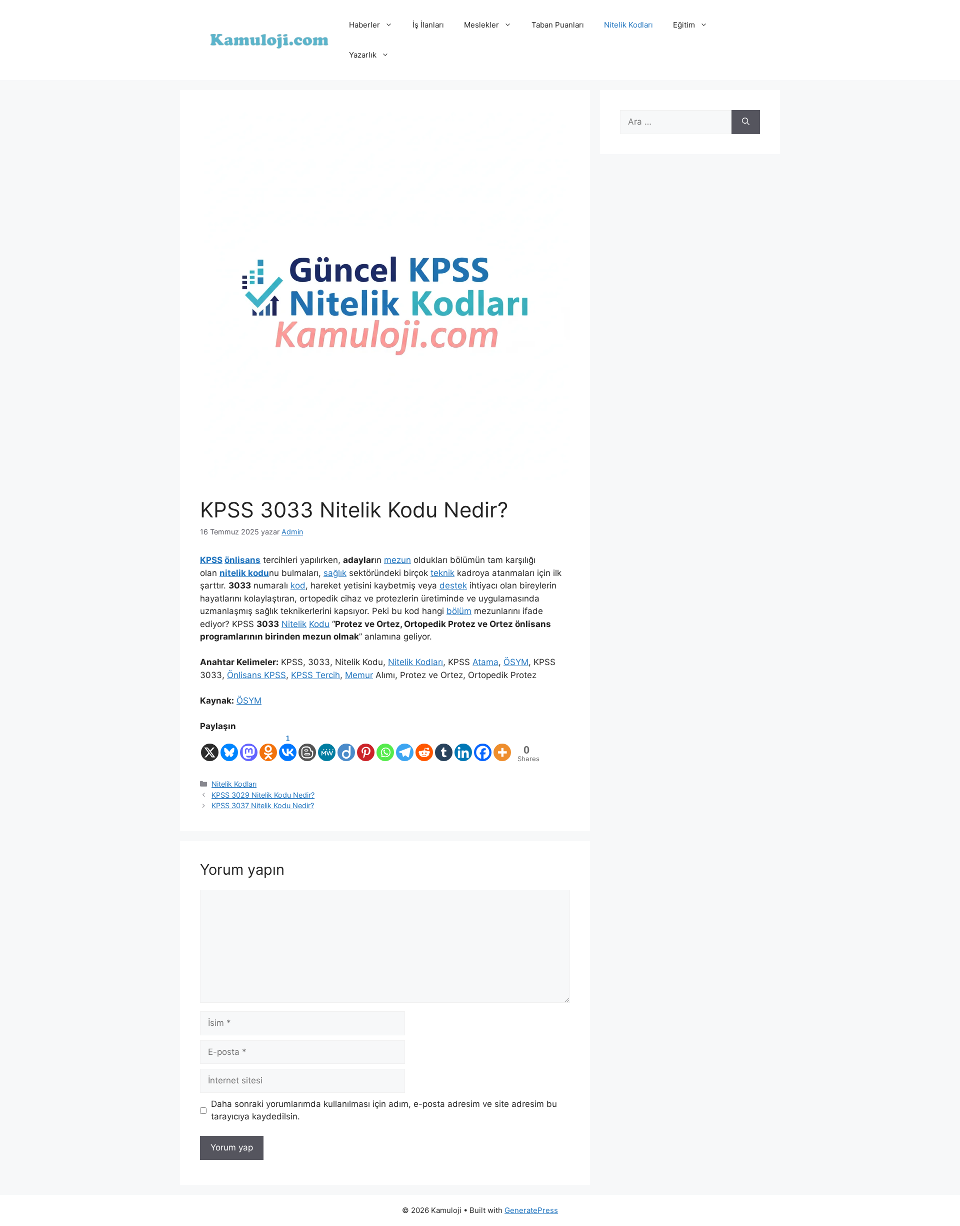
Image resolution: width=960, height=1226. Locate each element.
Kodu (319, 624)
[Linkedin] (463, 747)
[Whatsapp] (385, 747)
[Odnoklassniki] (268, 747)
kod (298, 585)
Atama (485, 662)
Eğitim (684, 25)
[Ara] (746, 122)
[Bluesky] (229, 747)
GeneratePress (531, 1210)
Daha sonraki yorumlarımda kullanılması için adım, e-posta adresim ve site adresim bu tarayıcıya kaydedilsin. (384, 1110)
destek (453, 585)
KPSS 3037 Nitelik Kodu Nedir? (263, 805)
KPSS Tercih (315, 675)
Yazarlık (362, 55)
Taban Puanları (558, 25)
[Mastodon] (249, 747)
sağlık (335, 573)
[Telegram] (405, 747)
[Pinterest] (365, 747)
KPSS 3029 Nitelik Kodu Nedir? (263, 795)
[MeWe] (327, 747)
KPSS (211, 560)
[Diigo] (346, 747)
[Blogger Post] (307, 747)
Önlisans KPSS (256, 675)
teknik (442, 573)
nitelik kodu (244, 573)
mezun (397, 560)
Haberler (364, 25)
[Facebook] (483, 747)
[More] (502, 747)
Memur (359, 675)
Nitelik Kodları (628, 25)
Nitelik (294, 624)
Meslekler (481, 25)
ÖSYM (516, 662)
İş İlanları (428, 25)
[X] (209, 747)
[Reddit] (424, 747)
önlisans (242, 560)
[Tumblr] (443, 747)
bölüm (459, 611)
